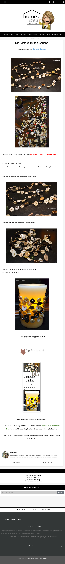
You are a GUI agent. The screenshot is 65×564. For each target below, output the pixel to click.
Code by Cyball (43, 561)
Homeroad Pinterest (33, 477)
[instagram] (52, 2)
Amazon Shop (8, 35)
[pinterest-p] (56, 2)
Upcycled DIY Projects (26, 35)
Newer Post (47, 462)
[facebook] (49, 2)
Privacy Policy (32, 39)
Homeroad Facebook (33, 475)
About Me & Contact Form (51, 35)
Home (3, 2)
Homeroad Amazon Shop (33, 481)
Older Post (16, 462)
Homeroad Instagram (33, 479)
